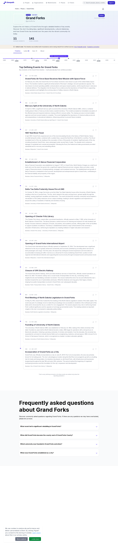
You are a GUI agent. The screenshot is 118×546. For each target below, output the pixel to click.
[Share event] (93, 76)
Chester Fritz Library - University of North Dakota (43, 230)
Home (17, 8)
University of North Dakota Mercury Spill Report (43, 120)
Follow (101, 15)
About (42, 51)
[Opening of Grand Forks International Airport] (68, 58)
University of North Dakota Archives (40, 203)
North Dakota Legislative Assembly (39, 312)
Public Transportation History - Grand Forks (42, 284)
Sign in (111, 2)
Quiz (33, 51)
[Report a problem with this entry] (96, 76)
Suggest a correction (93, 46)
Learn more (36, 533)
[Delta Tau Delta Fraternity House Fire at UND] (47, 58)
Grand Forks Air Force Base (53, 93)
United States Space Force (37, 93)
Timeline (17, 51)
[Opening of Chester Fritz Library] (59, 58)
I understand (35, 539)
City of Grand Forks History (37, 366)
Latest (26, 51)
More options (21, 539)
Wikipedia (33, 149)
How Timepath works (80, 46)
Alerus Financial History (36, 176)
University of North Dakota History (39, 339)
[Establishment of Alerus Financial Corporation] (31, 58)
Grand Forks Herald (62, 120)
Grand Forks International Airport (46, 257)
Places (23, 8)
